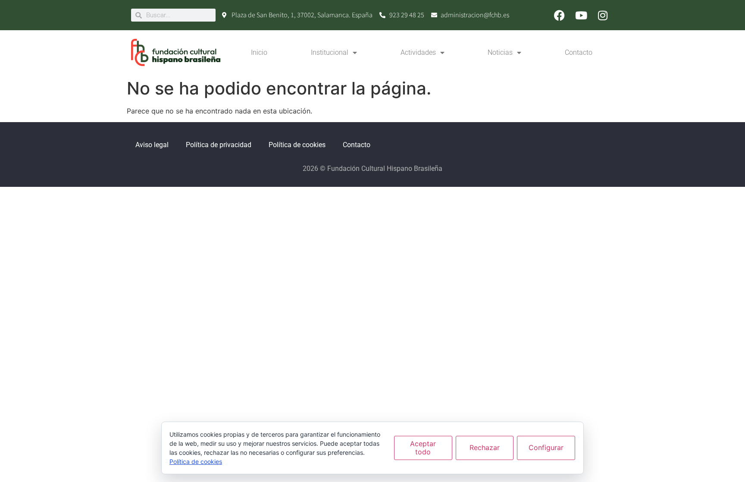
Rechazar (485, 447)
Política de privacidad (218, 145)
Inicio (259, 52)
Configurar (546, 447)
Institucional (329, 52)
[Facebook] (559, 15)
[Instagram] (603, 15)
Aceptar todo (423, 447)
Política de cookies (297, 145)
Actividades (418, 52)
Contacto (578, 52)
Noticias (500, 52)
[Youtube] (581, 15)
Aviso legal (152, 145)
